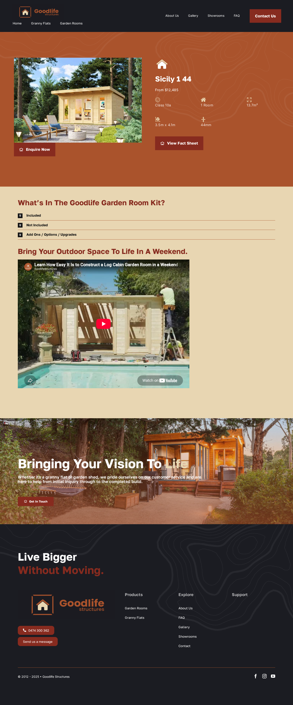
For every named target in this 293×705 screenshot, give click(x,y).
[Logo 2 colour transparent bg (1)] (38, 6)
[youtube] (273, 676)
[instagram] (264, 676)
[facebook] (256, 676)
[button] (146, 215)
